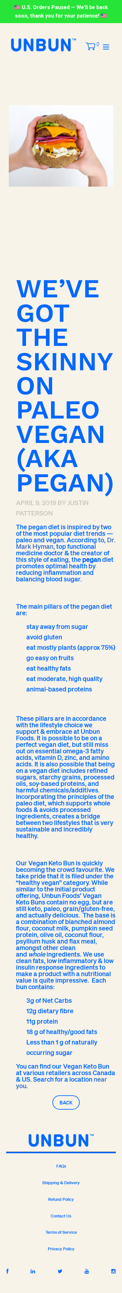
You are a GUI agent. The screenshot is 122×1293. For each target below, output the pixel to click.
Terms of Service (61, 1232)
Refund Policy (61, 1199)
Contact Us (61, 1216)
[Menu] (106, 46)
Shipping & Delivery (61, 1183)
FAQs (61, 1166)
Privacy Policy (61, 1249)
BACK (66, 1102)
